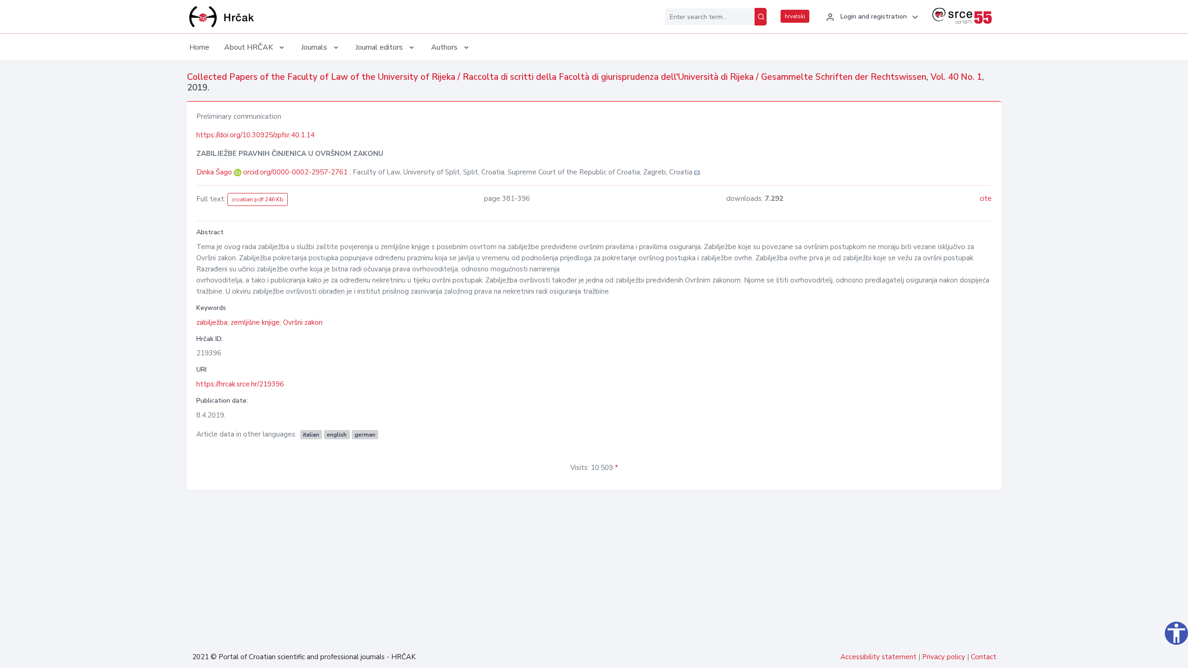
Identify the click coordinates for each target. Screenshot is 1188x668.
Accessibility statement (878, 657)
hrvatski (795, 16)
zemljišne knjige (255, 322)
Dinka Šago (215, 172)
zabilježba (211, 322)
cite (986, 198)
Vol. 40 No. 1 (956, 77)
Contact (983, 657)
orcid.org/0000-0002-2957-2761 (295, 172)
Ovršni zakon (303, 322)
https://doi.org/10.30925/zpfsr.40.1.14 (255, 135)
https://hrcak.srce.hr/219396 (240, 384)
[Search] (761, 17)
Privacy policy (943, 657)
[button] (870, 17)
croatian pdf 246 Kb (258, 199)
